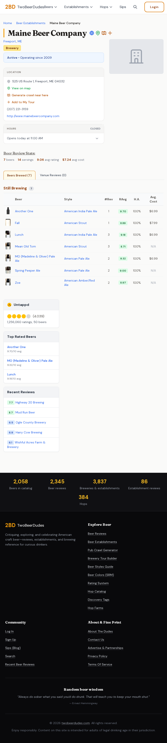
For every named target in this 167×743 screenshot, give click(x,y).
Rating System (98, 583)
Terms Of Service (100, 664)
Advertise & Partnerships (105, 648)
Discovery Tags (98, 600)
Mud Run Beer (25, 412)
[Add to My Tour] (110, 33)
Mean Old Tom (25, 246)
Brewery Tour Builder (102, 558)
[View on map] (97, 33)
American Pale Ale (77, 258)
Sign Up (10, 640)
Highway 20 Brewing (29, 402)
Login (154, 7)
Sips (123, 7)
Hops (104, 7)
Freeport (9, 41)
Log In (9, 631)
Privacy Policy (97, 656)
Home (7, 23)
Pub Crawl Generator (103, 550)
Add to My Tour (23, 102)
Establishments (76, 7)
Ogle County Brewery (31, 422)
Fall (17, 223)
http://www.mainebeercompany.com (33, 116)
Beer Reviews (97, 534)
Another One (24, 211)
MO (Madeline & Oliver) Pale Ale (30, 361)
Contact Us (96, 640)
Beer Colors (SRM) (101, 575)
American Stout (75, 223)
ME (20, 41)
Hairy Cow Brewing (29, 432)
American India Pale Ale (80, 211)
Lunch (19, 235)
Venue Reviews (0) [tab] (53, 175)
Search (10, 656)
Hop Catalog (97, 591)
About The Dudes (100, 631)
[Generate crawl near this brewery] (104, 33)
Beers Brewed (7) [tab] (19, 175)
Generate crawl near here (30, 95)
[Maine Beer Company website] (91, 33)
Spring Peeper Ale (27, 270)
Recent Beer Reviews (20, 664)
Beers (48, 7)
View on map (21, 88)
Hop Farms (95, 608)
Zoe (17, 283)
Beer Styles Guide (100, 567)
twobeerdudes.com (76, 723)
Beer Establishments (30, 23)
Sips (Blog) (13, 648)
